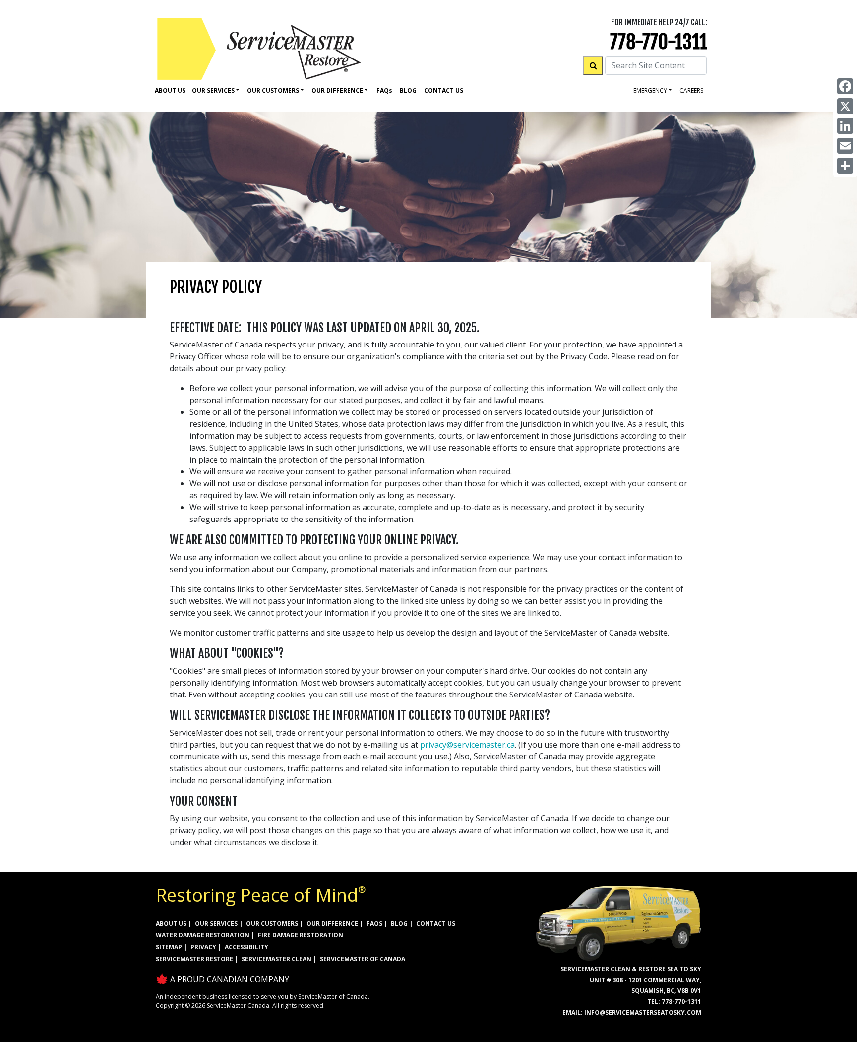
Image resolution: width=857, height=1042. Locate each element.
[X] (845, 106)
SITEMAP (169, 947)
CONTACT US (435, 923)
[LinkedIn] (845, 126)
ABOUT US (171, 923)
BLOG (399, 923)
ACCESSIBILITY (246, 947)
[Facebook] (845, 86)
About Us (170, 90)
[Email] (845, 146)
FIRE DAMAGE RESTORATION (300, 935)
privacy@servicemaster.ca (467, 744)
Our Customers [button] (273, 90)
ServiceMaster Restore (194, 959)
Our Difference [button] (337, 90)
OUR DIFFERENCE (332, 923)
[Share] (845, 165)
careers (691, 90)
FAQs (374, 923)
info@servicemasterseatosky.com (642, 1012)
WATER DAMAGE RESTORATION (202, 935)
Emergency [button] (650, 90)
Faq (384, 90)
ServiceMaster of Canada (362, 959)
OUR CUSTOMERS (272, 923)
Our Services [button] (213, 90)
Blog (408, 90)
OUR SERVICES (216, 923)
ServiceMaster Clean (276, 959)
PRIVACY (203, 947)
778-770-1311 (658, 42)
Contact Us (443, 90)
